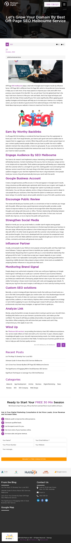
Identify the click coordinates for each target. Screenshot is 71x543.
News (59, 384)
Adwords (9, 384)
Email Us (42, 492)
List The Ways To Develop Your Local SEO (19, 356)
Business (38, 384)
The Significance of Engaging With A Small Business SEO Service (26, 369)
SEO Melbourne (50, 345)
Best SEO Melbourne (40, 345)
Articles (30, 384)
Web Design (34, 388)
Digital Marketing (49, 384)
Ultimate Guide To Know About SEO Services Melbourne (24, 361)
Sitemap (49, 538)
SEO (11, 44)
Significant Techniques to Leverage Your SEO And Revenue (25, 373)
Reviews (9, 388)
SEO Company (23, 388)
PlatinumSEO (44, 540)
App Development (20, 384)
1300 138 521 (52, 4)
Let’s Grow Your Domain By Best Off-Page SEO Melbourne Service (27, 365)
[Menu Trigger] (64, 4)
